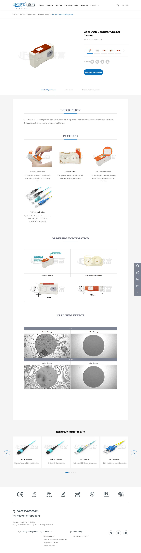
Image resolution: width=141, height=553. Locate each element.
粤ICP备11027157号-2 (46, 525)
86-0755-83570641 (28, 511)
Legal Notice (24, 522)
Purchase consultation (93, 72)
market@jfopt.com (28, 515)
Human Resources (49, 545)
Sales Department (49, 536)
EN (123, 5)
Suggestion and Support (51, 542)
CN (127, 5)
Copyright (15, 522)
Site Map (32, 522)
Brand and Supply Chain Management (55, 539)
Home (41, 5)
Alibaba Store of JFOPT (80, 536)
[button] (67, 472)
